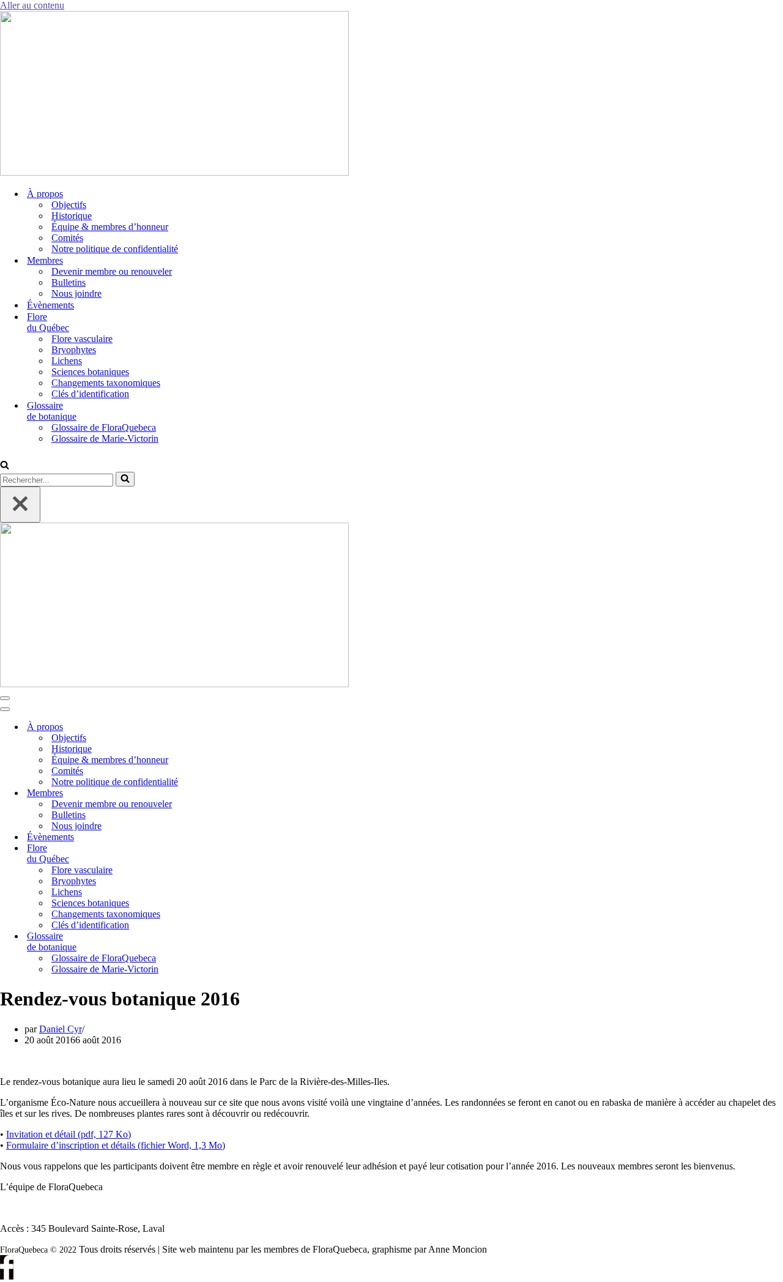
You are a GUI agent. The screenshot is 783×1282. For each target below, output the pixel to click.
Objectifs (68, 204)
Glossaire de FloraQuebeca (103, 427)
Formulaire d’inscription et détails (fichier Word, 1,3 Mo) (115, 1145)
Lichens (66, 361)
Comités (67, 238)
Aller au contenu (32, 5)
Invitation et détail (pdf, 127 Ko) (68, 1134)
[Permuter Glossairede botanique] (208, 942)
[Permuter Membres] (208, 793)
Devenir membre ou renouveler (111, 271)
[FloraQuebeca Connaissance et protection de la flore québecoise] (174, 172)
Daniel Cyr (60, 1029)
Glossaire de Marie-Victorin (104, 438)
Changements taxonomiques (105, 383)
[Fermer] (20, 504)
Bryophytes (73, 350)
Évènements (50, 305)
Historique (71, 216)
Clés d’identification (90, 394)
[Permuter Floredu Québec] (208, 854)
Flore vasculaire (82, 339)
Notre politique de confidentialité (114, 249)
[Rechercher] (4, 466)
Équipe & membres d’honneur (109, 227)
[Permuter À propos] (208, 727)
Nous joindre (76, 293)
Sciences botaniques (90, 372)
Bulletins (68, 282)
